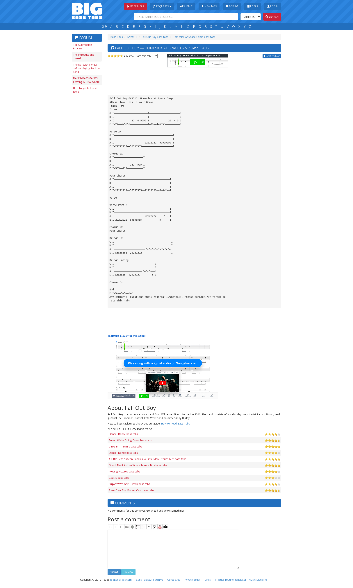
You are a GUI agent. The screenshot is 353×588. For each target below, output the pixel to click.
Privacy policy (192, 579)
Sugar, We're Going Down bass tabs (130, 440)
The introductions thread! (83, 56)
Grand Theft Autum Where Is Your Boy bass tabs (138, 465)
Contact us (173, 579)
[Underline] (121, 526)
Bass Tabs (116, 37)
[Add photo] (165, 526)
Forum (233, 6)
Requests (163, 6)
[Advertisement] (86, 152)
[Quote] (148, 526)
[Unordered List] (143, 526)
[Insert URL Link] (126, 526)
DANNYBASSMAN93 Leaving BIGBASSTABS (86, 80)
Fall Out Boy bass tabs (155, 37)
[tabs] (154, 526)
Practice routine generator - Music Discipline (241, 579)
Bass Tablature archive (149, 579)
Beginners (137, 6)
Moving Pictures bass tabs (124, 471)
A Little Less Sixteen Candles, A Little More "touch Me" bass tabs (147, 459)
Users (253, 6)
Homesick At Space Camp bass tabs (194, 37)
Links (208, 579)
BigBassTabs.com (121, 579)
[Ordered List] (137, 526)
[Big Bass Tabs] (87, 10)
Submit (187, 6)
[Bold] (110, 526)
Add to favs (273, 56)
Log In (274, 6)
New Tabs (210, 6)
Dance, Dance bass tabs (123, 434)
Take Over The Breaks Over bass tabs (131, 490)
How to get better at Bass (85, 89)
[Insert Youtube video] (160, 526)
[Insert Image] (132, 526)
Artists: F (132, 37)
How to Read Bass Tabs (175, 423)
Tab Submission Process (82, 46)
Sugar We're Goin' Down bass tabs (129, 484)
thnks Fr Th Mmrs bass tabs (125, 446)
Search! (273, 16)
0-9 (104, 26)
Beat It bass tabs (119, 477)
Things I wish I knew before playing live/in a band (86, 68)
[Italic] (115, 526)
